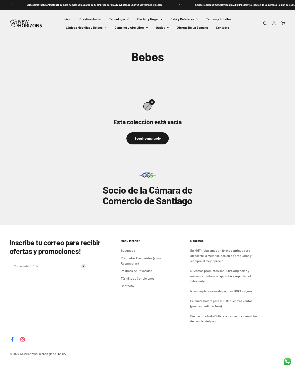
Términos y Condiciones (138, 278)
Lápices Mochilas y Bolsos (84, 27)
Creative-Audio (90, 19)
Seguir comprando (147, 138)
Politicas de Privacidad (136, 271)
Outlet (160, 27)
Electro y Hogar (148, 19)
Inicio (67, 19)
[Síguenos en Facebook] (12, 339)
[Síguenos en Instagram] (22, 339)
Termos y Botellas (218, 19)
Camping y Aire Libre (129, 27)
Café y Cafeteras (182, 19)
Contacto (222, 27)
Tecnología (117, 19)
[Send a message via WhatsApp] (287, 361)
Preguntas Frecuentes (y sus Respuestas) (141, 260)
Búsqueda (128, 250)
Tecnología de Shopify (52, 354)
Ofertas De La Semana (192, 27)
